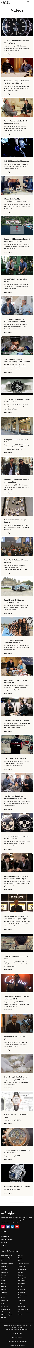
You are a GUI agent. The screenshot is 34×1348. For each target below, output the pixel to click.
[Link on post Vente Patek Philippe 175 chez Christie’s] (17, 546)
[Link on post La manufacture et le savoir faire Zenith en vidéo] (17, 1137)
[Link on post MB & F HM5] (17, 1206)
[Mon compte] (28, 2)
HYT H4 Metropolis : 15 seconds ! (17, 161)
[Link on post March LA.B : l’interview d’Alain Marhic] (17, 265)
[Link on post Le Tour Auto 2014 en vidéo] (17, 744)
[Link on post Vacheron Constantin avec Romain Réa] (17, 1240)
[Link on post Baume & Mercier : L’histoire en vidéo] (17, 1101)
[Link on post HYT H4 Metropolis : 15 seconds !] (17, 147)
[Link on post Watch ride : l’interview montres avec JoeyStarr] (17, 466)
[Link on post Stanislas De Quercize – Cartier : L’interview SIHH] (17, 983)
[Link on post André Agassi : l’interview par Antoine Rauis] (17, 666)
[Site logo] (5, 2)
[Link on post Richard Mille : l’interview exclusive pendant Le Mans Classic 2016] (17, 305)
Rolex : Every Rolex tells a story (16, 1077)
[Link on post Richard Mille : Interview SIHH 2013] (17, 1023)
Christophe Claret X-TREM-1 (15, 1330)
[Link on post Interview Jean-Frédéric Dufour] (17, 707)
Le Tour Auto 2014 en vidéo (15, 758)
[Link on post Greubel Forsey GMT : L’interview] (17, 1173)
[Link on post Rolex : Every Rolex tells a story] (17, 1063)
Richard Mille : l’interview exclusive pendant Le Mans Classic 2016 (15, 321)
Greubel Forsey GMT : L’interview (17, 1186)
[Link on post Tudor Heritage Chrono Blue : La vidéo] (17, 943)
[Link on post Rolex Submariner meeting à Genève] (17, 506)
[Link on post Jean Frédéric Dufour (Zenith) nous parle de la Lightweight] (17, 903)
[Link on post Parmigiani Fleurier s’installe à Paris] (17, 426)
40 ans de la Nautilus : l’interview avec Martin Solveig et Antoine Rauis (16, 201)
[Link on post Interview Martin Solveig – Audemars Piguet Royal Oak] (17, 782)
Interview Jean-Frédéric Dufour (16, 720)
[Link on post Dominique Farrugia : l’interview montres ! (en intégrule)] (17, 67)
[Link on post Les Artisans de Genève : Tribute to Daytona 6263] (17, 386)
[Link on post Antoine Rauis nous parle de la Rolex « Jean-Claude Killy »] (17, 862)
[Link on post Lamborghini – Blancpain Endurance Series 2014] (17, 626)
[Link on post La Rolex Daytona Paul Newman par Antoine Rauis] (17, 822)
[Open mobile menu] (32, 2)
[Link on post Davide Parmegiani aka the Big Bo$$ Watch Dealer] (17, 107)
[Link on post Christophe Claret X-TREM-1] (17, 1316)
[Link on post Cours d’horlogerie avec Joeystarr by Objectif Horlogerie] (17, 345)
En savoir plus (8, 53)
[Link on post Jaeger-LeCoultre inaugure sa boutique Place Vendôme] (17, 1276)
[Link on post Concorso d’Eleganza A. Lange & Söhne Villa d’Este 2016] (17, 225)
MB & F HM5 (8, 1220)
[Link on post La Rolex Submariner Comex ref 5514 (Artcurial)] (17, 27)
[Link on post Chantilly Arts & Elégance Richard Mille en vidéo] (17, 586)
